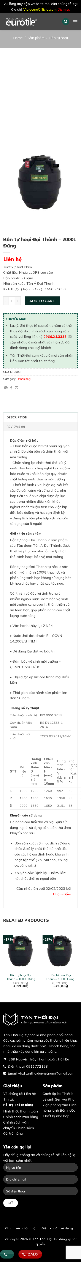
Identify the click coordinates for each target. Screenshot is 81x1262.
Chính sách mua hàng (20, 1117)
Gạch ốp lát (52, 1093)
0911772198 (37, 1066)
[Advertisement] (40, 91)
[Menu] (75, 21)
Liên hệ (12, 259)
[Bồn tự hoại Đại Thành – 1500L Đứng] (60, 949)
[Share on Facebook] (11, 388)
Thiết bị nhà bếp (56, 1116)
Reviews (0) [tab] (16, 426)
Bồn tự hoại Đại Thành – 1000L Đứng (20, 977)
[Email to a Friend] (16, 388)
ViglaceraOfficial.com (40, 9)
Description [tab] (17, 417)
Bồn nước (67, 1110)
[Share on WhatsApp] (6, 388)
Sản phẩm (36, 38)
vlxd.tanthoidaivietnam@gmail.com (46, 1073)
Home (18, 38)
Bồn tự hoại (58, 38)
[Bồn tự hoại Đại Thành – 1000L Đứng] (20, 949)
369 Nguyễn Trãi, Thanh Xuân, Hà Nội (38, 1059)
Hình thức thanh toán (20, 1111)
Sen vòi (61, 1099)
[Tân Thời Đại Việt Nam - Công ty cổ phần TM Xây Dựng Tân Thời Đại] (29, 21)
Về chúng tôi (13, 1093)
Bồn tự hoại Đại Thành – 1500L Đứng (60, 977)
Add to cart (42, 301)
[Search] (65, 21)
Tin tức (8, 1099)
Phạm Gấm (62, 894)
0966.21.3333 (55, 336)
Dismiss (63, 9)
